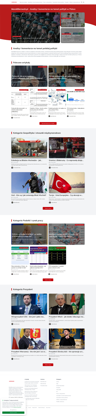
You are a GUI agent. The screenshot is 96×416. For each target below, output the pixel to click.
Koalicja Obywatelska (60, 385)
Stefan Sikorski (16, 84)
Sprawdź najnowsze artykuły (48, 123)
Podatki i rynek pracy (60, 401)
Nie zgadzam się (13, 409)
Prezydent (67, 2)
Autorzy (42, 379)
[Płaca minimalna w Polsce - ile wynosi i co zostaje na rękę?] (20, 256)
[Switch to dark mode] (84, 2)
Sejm (57, 383)
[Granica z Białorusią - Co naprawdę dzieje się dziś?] (67, 147)
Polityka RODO (34, 407)
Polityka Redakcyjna (41, 407)
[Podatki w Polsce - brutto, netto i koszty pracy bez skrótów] (39, 98)
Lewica (57, 381)
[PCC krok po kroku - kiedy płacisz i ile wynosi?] (76, 98)
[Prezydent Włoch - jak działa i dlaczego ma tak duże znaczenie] (67, 304)
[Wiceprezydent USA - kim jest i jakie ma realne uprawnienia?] (29, 304)
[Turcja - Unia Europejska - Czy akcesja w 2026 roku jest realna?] (67, 182)
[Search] (81, 2)
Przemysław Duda (17, 167)
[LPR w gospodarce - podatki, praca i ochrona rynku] (57, 256)
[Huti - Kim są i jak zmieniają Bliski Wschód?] (29, 182)
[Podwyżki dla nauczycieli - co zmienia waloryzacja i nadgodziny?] (20, 98)
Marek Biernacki (54, 84)
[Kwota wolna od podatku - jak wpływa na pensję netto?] (39, 256)
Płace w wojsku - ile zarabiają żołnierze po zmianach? (28, 38)
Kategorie (58, 379)
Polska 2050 (58, 389)
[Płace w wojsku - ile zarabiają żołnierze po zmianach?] (35, 27)
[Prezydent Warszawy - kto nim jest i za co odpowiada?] (29, 339)
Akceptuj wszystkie (13, 412)
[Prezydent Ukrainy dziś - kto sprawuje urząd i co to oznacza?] (67, 339)
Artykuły (27, 379)
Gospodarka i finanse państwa (58, 2)
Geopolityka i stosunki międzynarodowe (35, 2)
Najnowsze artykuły (23, 2)
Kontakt (29, 407)
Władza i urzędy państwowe (74, 2)
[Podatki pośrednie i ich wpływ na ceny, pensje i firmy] (57, 98)
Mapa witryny (48, 407)
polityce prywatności (17, 407)
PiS (57, 391)
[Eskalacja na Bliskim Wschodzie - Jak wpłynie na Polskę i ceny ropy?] (29, 147)
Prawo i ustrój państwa (47, 2)
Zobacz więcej (48, 208)
